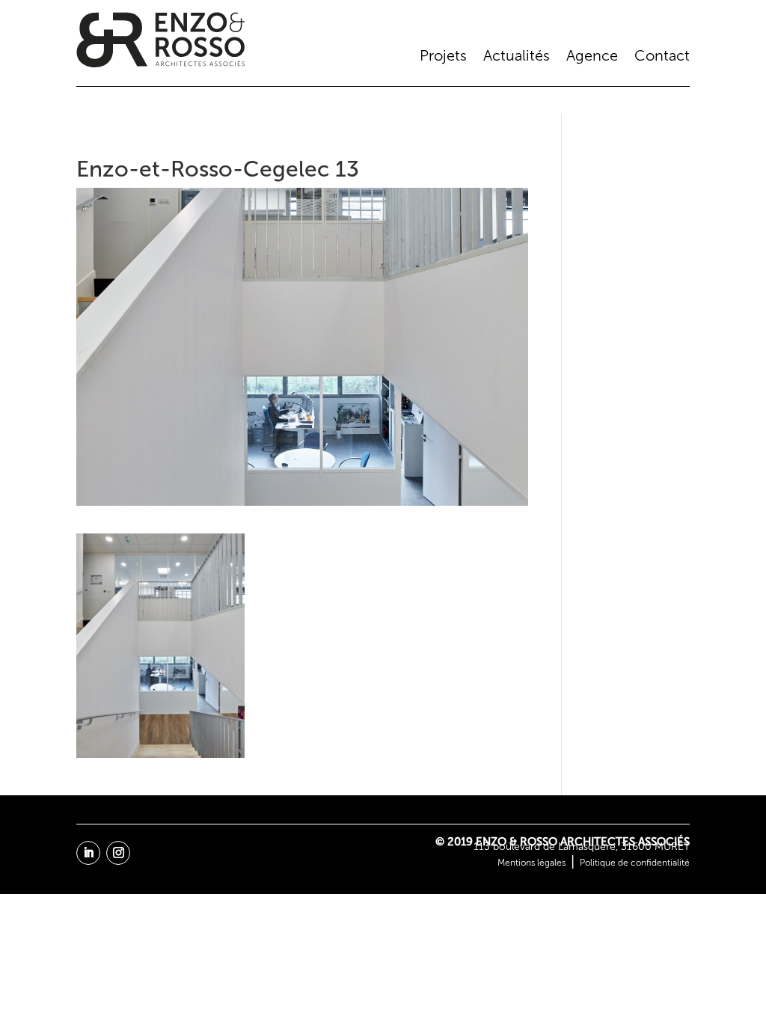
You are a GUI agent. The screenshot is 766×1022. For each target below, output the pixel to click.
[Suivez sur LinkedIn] (88, 853)
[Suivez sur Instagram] (118, 853)
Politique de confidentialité (635, 862)
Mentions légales (531, 862)
